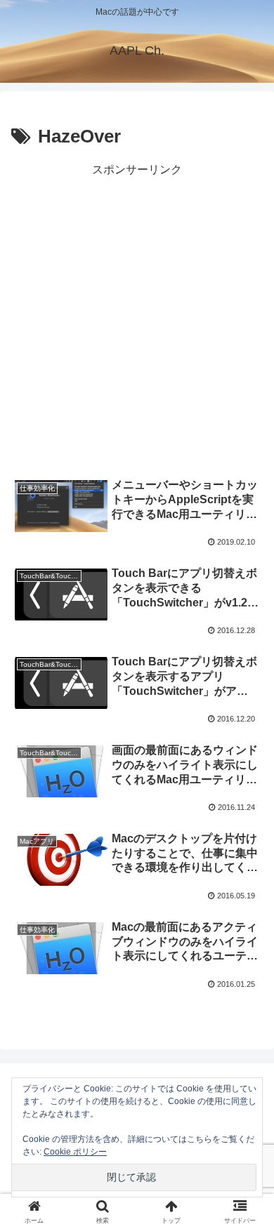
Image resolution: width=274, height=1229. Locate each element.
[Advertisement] (137, 317)
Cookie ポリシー (75, 1152)
